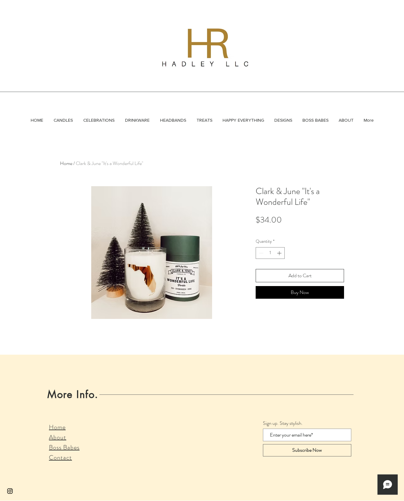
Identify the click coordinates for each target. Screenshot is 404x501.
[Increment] (280, 253)
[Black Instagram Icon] (10, 491)
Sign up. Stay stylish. (283, 423)
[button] (63, 120)
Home (66, 163)
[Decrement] (260, 253)
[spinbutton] (270, 253)
